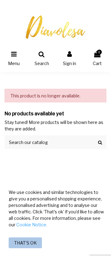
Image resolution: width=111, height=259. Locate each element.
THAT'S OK (25, 242)
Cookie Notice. (31, 224)
